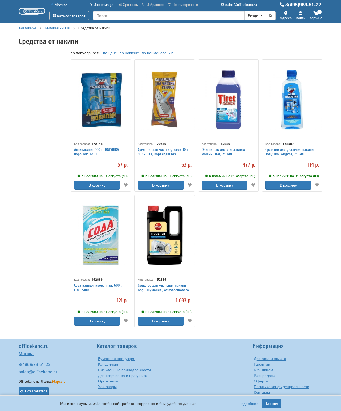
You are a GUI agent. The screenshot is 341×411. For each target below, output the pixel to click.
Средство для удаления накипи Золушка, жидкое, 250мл (289, 151)
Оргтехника (108, 381)
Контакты (262, 392)
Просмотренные (184, 4)
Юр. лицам (263, 369)
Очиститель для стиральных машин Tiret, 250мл (223, 151)
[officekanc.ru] (32, 11)
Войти (300, 17)
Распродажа (264, 375)
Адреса (286, 17)
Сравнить (130, 4)
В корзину (96, 185)
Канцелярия (108, 364)
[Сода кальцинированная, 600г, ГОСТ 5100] (101, 235)
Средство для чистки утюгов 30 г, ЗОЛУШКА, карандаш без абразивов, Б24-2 (163, 154)
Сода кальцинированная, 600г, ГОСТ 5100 (98, 287)
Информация (103, 4)
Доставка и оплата (270, 358)
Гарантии (262, 364)
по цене (110, 52)
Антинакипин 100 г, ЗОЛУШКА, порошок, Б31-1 (97, 151)
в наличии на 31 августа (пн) (105, 175)
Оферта (261, 381)
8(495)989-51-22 (303, 4)
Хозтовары (107, 386)
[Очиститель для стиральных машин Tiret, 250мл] (228, 100)
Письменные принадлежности (124, 369)
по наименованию (158, 52)
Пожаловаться (36, 391)
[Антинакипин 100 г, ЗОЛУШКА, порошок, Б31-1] (101, 100)
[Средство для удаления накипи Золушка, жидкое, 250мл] (292, 100)
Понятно (271, 403)
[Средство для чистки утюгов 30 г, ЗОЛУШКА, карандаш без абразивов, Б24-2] (164, 100)
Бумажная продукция (116, 358)
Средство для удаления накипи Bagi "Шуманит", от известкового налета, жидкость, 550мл (163, 290)
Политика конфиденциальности (281, 386)
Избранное (154, 4)
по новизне (129, 52)
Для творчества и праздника (122, 375)
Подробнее (248, 403)
